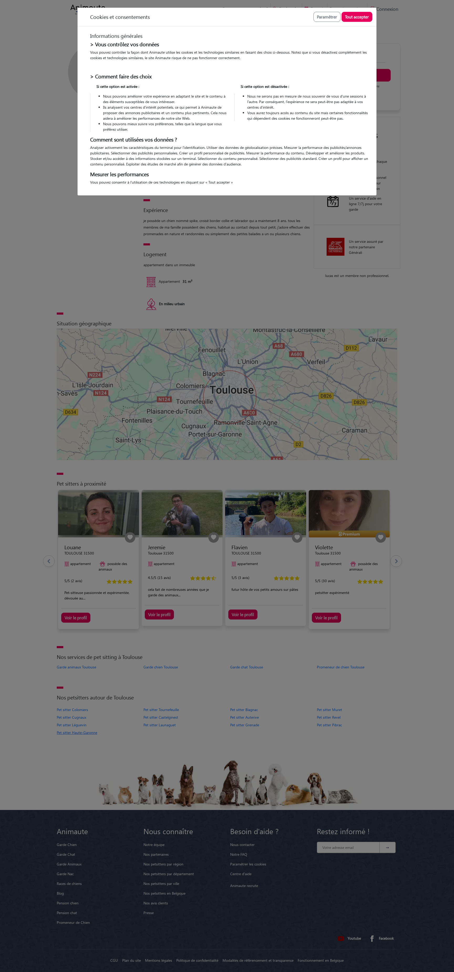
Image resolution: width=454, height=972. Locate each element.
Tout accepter (357, 16)
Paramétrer (327, 16)
